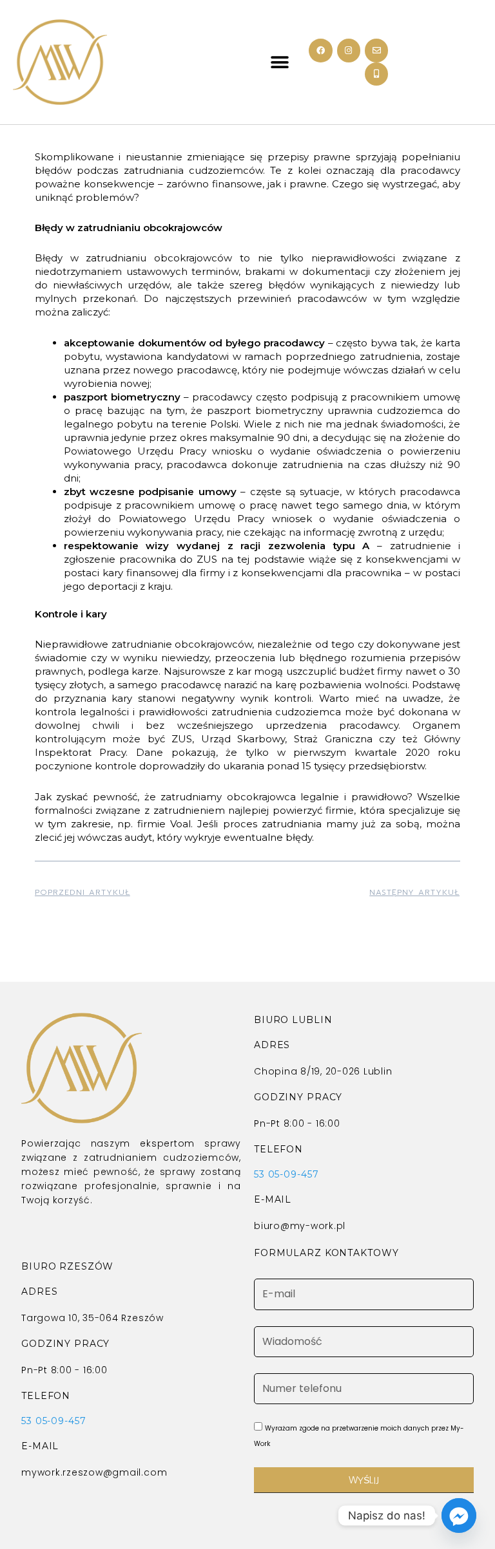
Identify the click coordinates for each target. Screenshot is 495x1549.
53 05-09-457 (286, 1174)
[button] (280, 62)
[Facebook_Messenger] (459, 1515)
